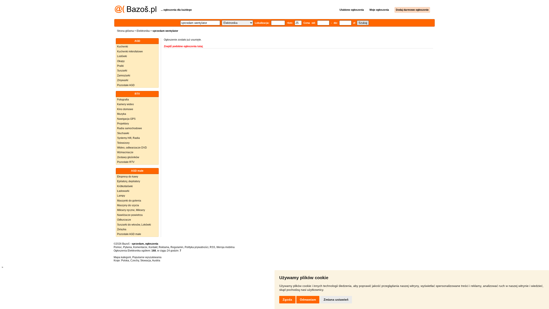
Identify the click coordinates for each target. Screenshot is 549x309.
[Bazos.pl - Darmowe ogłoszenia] (135, 12)
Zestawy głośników (128, 157)
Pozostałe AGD (126, 85)
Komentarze (140, 247)
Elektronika (143, 30)
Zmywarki (122, 80)
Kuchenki (122, 46)
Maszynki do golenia (129, 200)
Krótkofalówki (125, 186)
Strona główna (125, 30)
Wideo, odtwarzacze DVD (132, 147)
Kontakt (153, 247)
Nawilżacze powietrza (130, 215)
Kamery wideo (125, 104)
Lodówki (122, 56)
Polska (125, 260)
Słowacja (145, 260)
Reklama (164, 247)
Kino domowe (125, 109)
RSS (212, 247)
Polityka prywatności (196, 247)
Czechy (134, 260)
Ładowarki (123, 190)
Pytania (127, 247)
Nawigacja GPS (126, 118)
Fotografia (123, 99)
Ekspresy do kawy (127, 176)
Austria (156, 260)
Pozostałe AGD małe (129, 234)
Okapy (121, 61)
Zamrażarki (123, 75)
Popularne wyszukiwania (146, 257)
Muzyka (121, 113)
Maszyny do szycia (128, 205)
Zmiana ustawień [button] (336, 299)
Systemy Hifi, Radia (128, 137)
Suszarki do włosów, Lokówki (134, 224)
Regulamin (176, 247)
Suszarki (122, 70)
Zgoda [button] (287, 299)
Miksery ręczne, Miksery (131, 210)
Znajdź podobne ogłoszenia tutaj (183, 46)
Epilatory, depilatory (128, 181)
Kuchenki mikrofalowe (130, 51)
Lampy (121, 195)
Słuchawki (123, 133)
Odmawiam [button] (308, 299)
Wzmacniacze (125, 152)
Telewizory (123, 142)
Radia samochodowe (129, 128)
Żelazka (121, 229)
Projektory (123, 123)
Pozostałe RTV (125, 162)
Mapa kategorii (122, 257)
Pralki (120, 65)
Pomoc (118, 247)
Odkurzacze (124, 219)
